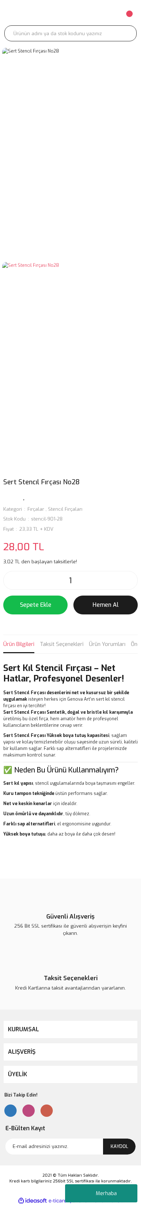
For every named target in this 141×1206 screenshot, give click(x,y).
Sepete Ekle (35, 605)
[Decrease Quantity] (11, 580)
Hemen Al (106, 605)
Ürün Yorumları (107, 644)
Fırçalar (35, 509)
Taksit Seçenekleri (62, 644)
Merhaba (106, 1193)
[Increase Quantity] (130, 580)
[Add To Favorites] (24, 496)
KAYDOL (119, 1146)
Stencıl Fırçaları (65, 509)
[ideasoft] (32, 1200)
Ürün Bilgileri (18, 644)
